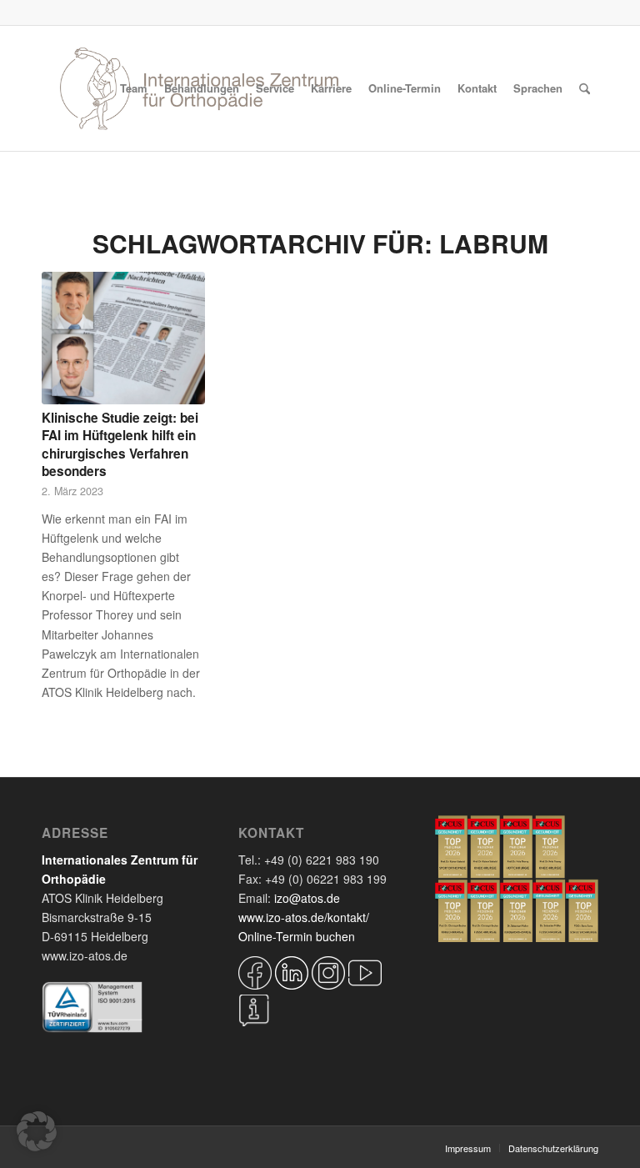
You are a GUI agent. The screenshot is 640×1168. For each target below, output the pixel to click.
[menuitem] (134, 88)
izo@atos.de (307, 898)
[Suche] (584, 88)
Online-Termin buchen (296, 936)
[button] (36, 1131)
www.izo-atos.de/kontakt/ (303, 917)
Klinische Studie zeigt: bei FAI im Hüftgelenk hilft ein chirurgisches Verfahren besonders (120, 445)
